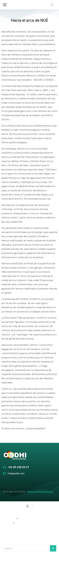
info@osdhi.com (16, 473)
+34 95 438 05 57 (18, 467)
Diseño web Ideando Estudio (40, 491)
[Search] (53, 548)
